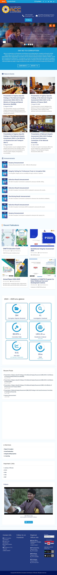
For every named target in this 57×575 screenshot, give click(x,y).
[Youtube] (51, 1)
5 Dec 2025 (6, 281)
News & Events (9, 74)
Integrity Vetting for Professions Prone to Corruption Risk (27, 171)
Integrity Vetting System (10, 453)
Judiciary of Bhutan (9, 467)
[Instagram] (46, 1)
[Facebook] (43, 1)
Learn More (22, 65)
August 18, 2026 (36, 104)
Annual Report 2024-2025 (11, 279)
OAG (5, 474)
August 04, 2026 (8, 144)
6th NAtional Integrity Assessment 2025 (42, 249)
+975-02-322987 (29, 15)
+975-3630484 (35, 556)
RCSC (5, 470)
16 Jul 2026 (34, 252)
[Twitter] (48, 1)
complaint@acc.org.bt (29, 16)
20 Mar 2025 (34, 284)
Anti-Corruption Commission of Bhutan (28, 572)
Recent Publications (16, 250)
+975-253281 (35, 551)
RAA (5, 472)
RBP (5, 477)
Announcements (9, 158)
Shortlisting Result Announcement (20, 196)
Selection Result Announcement (19, 179)
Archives (46, 534)
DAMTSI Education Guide (11, 249)
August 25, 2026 (8, 106)
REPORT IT (34, 65)
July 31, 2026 (35, 144)
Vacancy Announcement (13, 1)
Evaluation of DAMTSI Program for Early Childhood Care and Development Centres (42, 281)
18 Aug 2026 (7, 250)
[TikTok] (53, 1)
